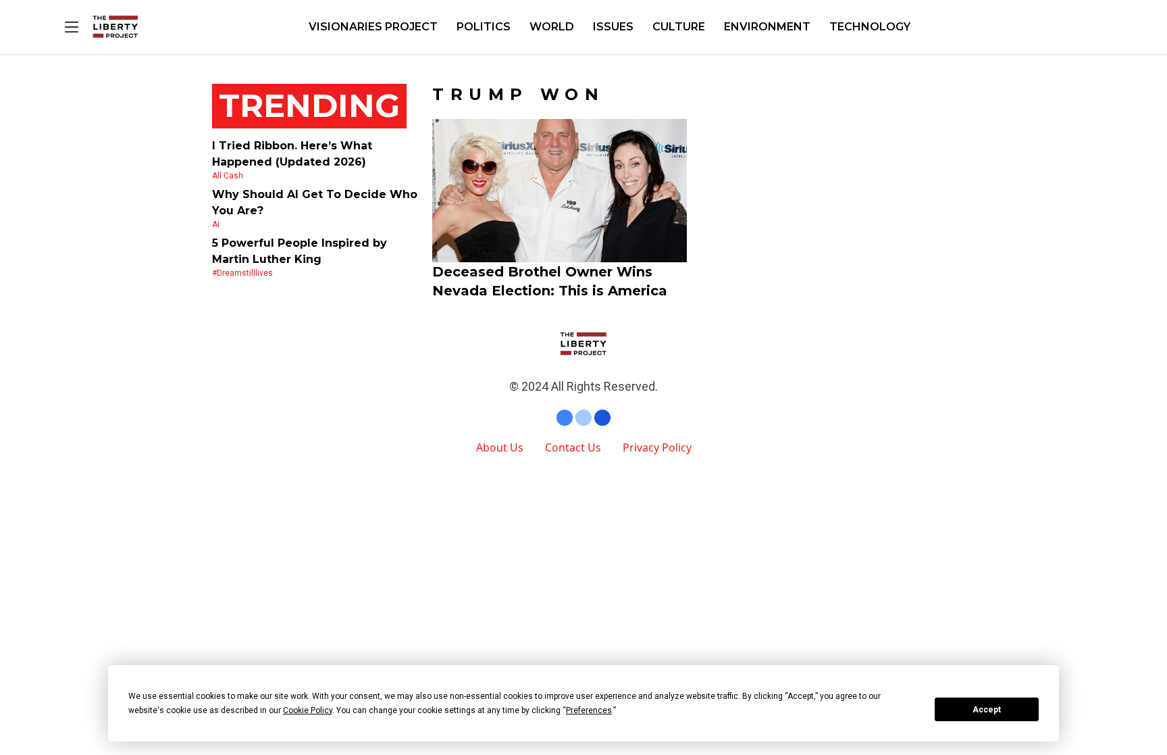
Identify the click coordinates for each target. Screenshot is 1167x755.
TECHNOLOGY (869, 26)
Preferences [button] (589, 710)
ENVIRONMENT (767, 26)
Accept (986, 709)
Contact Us (573, 447)
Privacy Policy (657, 447)
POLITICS (484, 26)
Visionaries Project (373, 26)
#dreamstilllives (242, 273)
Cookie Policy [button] (307, 710)
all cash (227, 175)
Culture (678, 26)
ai (215, 224)
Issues (613, 26)
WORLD (551, 26)
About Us (499, 447)
